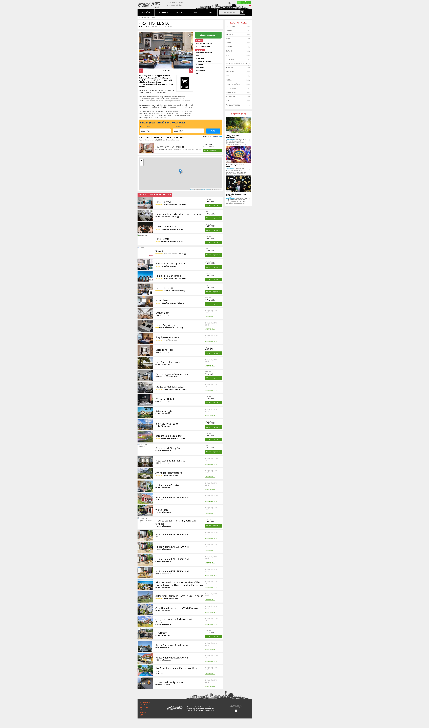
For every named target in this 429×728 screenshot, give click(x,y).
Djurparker (230, 59)
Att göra (146, 12)
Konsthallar (230, 68)
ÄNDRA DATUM (210, 317)
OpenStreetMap (205, 189)
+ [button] (141, 160)
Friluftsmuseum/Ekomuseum (236, 63)
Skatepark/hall (231, 96)
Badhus (228, 30)
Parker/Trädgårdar (233, 84)
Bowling (229, 47)
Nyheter (180, 12)
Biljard (228, 39)
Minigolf (229, 76)
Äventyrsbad (230, 26)
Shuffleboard (231, 88)
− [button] (141, 163)
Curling (229, 51)
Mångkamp (229, 72)
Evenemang (163, 12)
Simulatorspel (231, 92)
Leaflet (192, 189)
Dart (228, 55)
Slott (228, 101)
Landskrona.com (144, 17)
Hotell (197, 12)
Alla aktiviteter (234, 105)
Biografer (229, 43)
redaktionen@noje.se (236, 707)
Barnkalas (229, 34)
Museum (229, 80)
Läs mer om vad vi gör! (206, 710)
